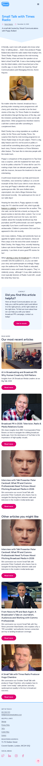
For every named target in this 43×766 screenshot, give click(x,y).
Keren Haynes (9, 24)
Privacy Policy (5, 725)
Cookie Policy (5, 732)
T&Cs (3, 728)
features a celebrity (8, 208)
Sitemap (3, 721)
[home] (5, 4)
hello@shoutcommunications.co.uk (11, 714)
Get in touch (21, 323)
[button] (38, 4)
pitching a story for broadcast (17, 258)
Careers (3, 735)
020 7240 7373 (5, 712)
